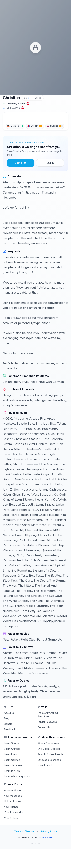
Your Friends (11, 806)
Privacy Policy (49, 831)
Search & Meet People (50, 754)
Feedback (10, 729)
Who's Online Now (48, 743)
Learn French (11, 754)
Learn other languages (17, 776)
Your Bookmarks (13, 812)
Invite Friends (45, 765)
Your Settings (11, 817)
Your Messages (13, 795)
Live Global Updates (49, 748)
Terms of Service (24, 831)
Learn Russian (12, 770)
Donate (8, 723)
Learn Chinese (12, 748)
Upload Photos (12, 801)
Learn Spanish (12, 743)
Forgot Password (47, 721)
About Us (9, 712)
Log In (50, 162)
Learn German (12, 759)
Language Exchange (49, 759)
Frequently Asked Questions (48, 714)
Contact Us (44, 727)
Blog (6, 718)
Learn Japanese (13, 765)
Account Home (12, 790)
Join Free (21, 162)
